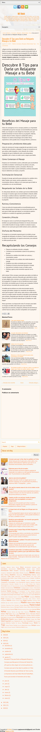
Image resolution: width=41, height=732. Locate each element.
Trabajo (7, 625)
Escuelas (21, 589)
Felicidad (33, 591)
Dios (34, 584)
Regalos (11, 619)
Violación (13, 627)
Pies (8, 615)
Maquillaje (8, 605)
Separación (17, 621)
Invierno (18, 600)
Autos (14, 573)
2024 (4, 640)
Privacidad (9, 617)
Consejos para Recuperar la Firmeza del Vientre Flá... (18, 662)
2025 (4, 638)
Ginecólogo (17, 594)
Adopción (28, 569)
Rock (36, 619)
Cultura (38, 580)
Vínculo (9, 627)
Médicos (8, 607)
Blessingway (19, 574)
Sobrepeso (3, 623)
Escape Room (12, 589)
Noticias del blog (16, 612)
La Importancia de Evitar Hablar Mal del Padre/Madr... (19, 674)
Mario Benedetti (15, 605)
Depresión (32, 582)
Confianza (37, 578)
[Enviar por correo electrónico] (3, 314)
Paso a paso (16, 613)
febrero (7, 695)
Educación (30, 586)
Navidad (34, 609)
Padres (32, 611)
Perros (2, 615)
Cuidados (32, 580)
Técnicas (19, 623)
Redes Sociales (36, 617)
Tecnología (25, 623)
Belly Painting (5, 574)
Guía (32, 594)
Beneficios (13, 575)
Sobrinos (8, 623)
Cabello (38, 574)
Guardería (29, 594)
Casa (12, 576)
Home (4, 33)
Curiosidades (11, 582)
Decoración (22, 582)
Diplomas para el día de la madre (18, 468)
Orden (22, 612)
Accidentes (34, 567)
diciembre (7, 645)
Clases (35, 576)
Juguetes (29, 600)
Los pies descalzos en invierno (19, 333)
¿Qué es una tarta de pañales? (17, 478)
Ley (8, 602)
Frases (19, 593)
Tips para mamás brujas (17, 320)
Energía (31, 587)
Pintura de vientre (15, 615)
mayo (6, 686)
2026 (4, 635)
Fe (18, 591)
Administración (12, 569)
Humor (13, 598)
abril (6, 689)
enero (6, 698)
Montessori (37, 607)
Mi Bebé (21, 13)
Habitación (37, 594)
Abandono (3, 567)
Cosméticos (17, 580)
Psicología (19, 617)
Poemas (29, 615)
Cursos (17, 582)
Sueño (13, 623)
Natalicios (24, 609)
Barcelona (26, 573)
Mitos (28, 607)
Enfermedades (37, 587)
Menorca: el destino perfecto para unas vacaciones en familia (22, 355)
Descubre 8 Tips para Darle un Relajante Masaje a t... (19, 659)
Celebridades (17, 576)
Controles (12, 580)
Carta (8, 576)
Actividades (4, 569)
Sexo (25, 621)
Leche (39, 600)
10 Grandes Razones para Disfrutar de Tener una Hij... (19, 671)
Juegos (25, 600)
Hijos (26, 596)
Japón (21, 600)
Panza (38, 612)
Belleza (38, 573)
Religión (28, 619)
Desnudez (11, 584)
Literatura (16, 602)
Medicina (3, 607)
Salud (3, 621)
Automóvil (9, 573)
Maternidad (25, 33)
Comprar (32, 578)
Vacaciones (25, 625)
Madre (24, 602)
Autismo (38, 570)
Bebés (8, 33)
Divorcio (9, 586)
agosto (7, 657)
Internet (9, 600)
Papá (7, 614)
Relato (24, 619)
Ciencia (28, 576)
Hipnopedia (32, 597)
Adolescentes (21, 569)
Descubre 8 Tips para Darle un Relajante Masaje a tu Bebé (18, 40)
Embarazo (17, 588)
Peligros (38, 613)
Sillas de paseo (36, 621)
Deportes (28, 582)
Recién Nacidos (27, 617)
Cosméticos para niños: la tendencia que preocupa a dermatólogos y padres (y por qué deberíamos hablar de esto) (24, 551)
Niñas (38, 609)
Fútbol (23, 593)
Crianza (23, 580)
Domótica (22, 586)
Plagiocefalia (23, 615)
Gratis (25, 594)
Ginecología (10, 594)
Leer (6, 602)
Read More (29, 340)
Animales (16, 570)
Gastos (26, 593)
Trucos (11, 625)
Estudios (37, 589)
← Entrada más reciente (8, 383)
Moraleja (3, 609)
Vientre (5, 627)
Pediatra (28, 613)
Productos (14, 617)
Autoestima (3, 573)
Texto (36, 623)
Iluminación (19, 598)
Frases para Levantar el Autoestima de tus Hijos (17, 676)
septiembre (8, 654)
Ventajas (33, 625)
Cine (32, 576)
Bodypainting (27, 575)
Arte (33, 570)
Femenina (37, 591)
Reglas (20, 619)
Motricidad (7, 609)
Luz (19, 602)
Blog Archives (21, 446)
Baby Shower (19, 573)
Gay (33, 593)
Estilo (30, 589)
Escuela (17, 589)
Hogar (2, 599)
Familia (9, 591)
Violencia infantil (20, 627)
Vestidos (38, 625)
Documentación (16, 586)
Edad (26, 586)
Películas (32, 613)
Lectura (3, 602)
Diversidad (4, 586)
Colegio (15, 578)
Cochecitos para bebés (7, 578)
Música (20, 609)
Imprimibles (25, 598)
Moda (32, 607)
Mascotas (26, 605)
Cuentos (27, 580)
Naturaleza (29, 609)
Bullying (34, 574)
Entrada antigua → (34, 383)
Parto (10, 613)
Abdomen (9, 567)
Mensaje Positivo (18, 607)
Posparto (37, 615)
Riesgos (32, 619)
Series (22, 621)
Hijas (22, 597)
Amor (11, 570)
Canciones (4, 576)
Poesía (33, 615)
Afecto (33, 569)
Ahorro (38, 569)
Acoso (39, 567)
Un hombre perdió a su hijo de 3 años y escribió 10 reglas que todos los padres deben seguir (25, 368)
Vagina (29, 625)
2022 (4, 702)
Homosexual (8, 598)
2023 (4, 643)
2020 (4, 708)
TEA (16, 623)
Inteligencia (3, 600)
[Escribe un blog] (5, 314)
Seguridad (8, 621)
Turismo (15, 625)
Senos (12, 621)
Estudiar (33, 589)
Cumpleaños (4, 582)
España (26, 589)
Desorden (17, 584)
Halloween (10, 597)
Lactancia (35, 600)
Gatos (30, 593)
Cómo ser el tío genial (17, 344)
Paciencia (26, 612)
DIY (11, 586)
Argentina (28, 570)
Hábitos (2, 597)
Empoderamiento (25, 587)
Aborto (13, 567)
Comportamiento (25, 578)
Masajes (19, 33)
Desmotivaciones (4, 584)
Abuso (22, 567)
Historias (37, 597)
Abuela (17, 567)
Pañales (3, 613)
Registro (16, 619)
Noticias (9, 612)
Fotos (16, 593)
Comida (19, 578)
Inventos (13, 600)
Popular (5, 446)
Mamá (38, 603)
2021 (4, 705)
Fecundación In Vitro (24, 591)
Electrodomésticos (9, 587)
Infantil (38, 598)
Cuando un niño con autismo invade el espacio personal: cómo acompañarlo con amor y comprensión (22, 499)
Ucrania (19, 625)
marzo (6, 692)
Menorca (12, 607)
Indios (30, 598)
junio (6, 684)
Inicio (21, 383)
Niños (3, 611)
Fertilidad (8, 593)
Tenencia (31, 623)
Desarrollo (37, 582)
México (25, 607)
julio (6, 681)
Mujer (16, 609)
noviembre (8, 648)
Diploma (38, 584)
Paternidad (22, 614)
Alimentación (4, 570)
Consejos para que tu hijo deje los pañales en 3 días (24, 459)
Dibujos (31, 584)
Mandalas (3, 605)
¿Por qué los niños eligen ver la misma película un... (18, 665)
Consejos (13, 33)
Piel (6, 615)
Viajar (2, 627)
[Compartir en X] (7, 314)
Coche (39, 576)
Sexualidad (30, 621)
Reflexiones (5, 619)
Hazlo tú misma (17, 597)
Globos (21, 594)
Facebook (3, 591)
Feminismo (3, 593)
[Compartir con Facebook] (9, 314)
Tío (39, 623)
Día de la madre (23, 584)
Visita (26, 627)
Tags (12, 446)
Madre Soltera (31, 603)
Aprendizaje (22, 570)
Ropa (38, 619)
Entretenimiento (4, 589)
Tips (30, 33)
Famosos (14, 591)
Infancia (34, 598)
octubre (7, 651)
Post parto (3, 617)
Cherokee (23, 576)
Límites (11, 602)
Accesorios (28, 567)
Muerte (12, 609)
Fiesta (12, 593)
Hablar (6, 597)
